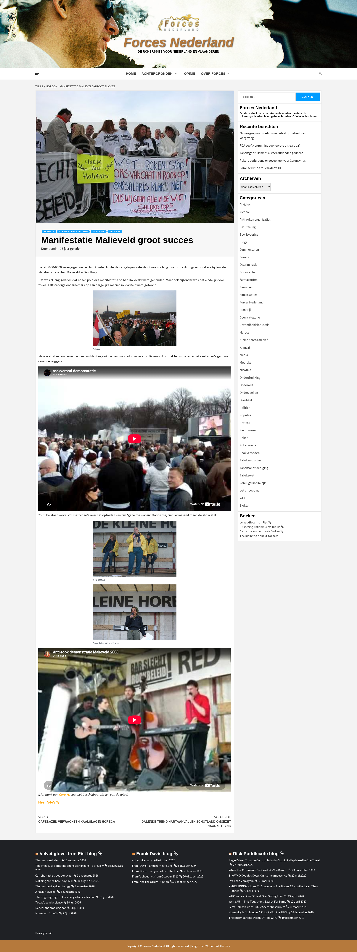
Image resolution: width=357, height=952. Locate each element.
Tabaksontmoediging (254, 468)
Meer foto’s (46, 802)
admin (53, 248)
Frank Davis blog (154, 853)
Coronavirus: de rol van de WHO (260, 168)
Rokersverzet (249, 445)
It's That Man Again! (241, 881)
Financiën (246, 287)
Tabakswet (247, 475)
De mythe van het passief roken (260, 531)
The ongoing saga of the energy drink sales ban (65, 897)
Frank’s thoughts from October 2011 (155, 876)
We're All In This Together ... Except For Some (257, 901)
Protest (115, 231)
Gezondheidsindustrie (254, 325)
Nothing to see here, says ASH (54, 881)
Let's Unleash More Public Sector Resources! (257, 907)
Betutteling (248, 227)
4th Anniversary (142, 860)
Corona (244, 257)
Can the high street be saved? (54, 875)
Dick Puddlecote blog (256, 853)
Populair (98, 231)
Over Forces (213, 73)
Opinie (189, 73)
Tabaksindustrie (250, 460)
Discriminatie (248, 265)
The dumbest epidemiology (52, 886)
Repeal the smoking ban (50, 908)
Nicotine (245, 370)
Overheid (246, 400)
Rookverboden (250, 453)
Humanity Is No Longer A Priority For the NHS (258, 912)
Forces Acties (248, 295)
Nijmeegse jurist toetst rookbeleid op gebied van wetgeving (272, 135)
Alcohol (245, 212)
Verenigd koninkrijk (253, 483)
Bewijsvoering (249, 234)
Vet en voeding (250, 490)
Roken (244, 438)
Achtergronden (157, 73)
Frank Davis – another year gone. (152, 865)
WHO (243, 498)
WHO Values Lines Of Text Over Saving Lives (256, 896)
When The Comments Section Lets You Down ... (258, 870)
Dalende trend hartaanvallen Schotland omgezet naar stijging (186, 822)
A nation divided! (45, 891)
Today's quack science (49, 902)
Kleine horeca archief (73, 231)
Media (244, 355)
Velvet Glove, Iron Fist (254, 522)
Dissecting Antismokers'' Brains (260, 527)
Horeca (49, 231)
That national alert (47, 860)
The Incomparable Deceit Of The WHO (253, 917)
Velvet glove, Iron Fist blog (68, 853)
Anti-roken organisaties (255, 219)
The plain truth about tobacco (259, 536)
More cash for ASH (46, 913)
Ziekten (245, 505)
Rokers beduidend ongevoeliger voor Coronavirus (273, 161)
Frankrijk (246, 310)
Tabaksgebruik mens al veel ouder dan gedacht (271, 153)
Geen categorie (250, 317)
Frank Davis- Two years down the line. (155, 871)
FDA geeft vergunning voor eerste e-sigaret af (270, 145)
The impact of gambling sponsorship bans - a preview (69, 865)
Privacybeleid (43, 933)
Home (131, 73)
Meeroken (246, 363)
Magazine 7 (198, 946)
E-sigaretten (248, 272)
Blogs (243, 242)
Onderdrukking (250, 378)
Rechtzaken (248, 430)
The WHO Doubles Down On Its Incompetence (258, 875)
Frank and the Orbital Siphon (150, 882)
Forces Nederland (178, 42)
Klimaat (245, 347)
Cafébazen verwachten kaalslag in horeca (76, 819)
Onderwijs (246, 385)
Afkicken (245, 204)
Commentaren (249, 250)
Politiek (245, 408)
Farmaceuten (249, 280)
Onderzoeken (249, 393)
